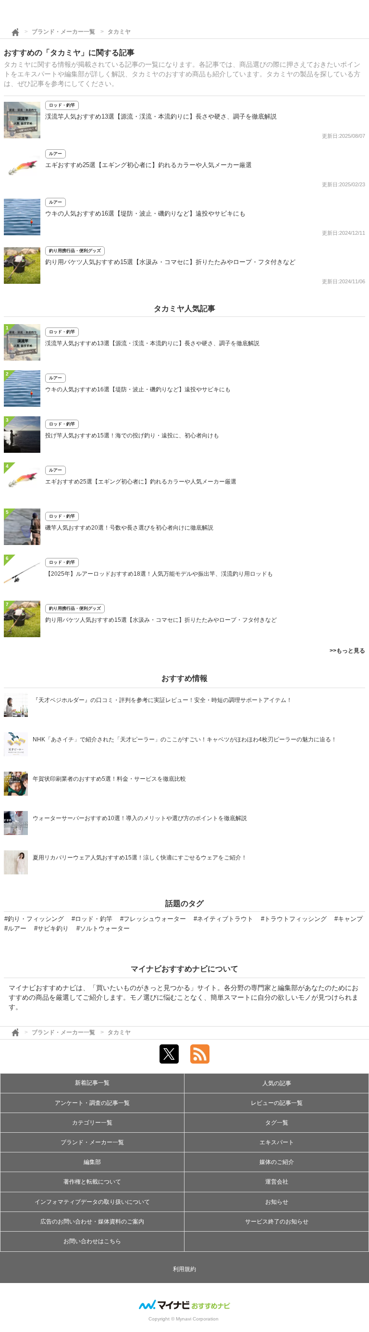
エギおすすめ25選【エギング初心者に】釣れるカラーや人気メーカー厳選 (148, 165)
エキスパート (276, 1142)
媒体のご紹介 (276, 1162)
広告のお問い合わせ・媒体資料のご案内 (92, 1221)
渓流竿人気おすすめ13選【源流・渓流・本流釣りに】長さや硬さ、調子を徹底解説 (161, 116)
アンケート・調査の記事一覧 (92, 1103)
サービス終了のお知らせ (276, 1221)
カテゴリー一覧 (92, 1122)
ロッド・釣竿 (62, 105)
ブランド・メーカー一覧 (63, 31)
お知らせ (276, 1202)
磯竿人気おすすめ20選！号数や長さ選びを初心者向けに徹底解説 (129, 527)
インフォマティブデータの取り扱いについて (92, 1202)
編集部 (92, 1162)
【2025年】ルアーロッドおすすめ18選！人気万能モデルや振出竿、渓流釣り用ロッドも (159, 573)
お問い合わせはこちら (92, 1241)
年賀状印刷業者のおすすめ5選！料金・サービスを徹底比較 (109, 778)
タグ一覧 (276, 1122)
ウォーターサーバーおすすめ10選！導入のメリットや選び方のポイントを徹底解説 (140, 818)
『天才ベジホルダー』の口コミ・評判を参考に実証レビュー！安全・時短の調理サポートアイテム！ (162, 700)
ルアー (55, 153)
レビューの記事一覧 (277, 1103)
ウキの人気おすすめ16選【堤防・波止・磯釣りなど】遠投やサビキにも (145, 213)
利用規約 (184, 1269)
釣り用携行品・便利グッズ (75, 250)
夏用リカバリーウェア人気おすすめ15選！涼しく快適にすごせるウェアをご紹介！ (140, 857)
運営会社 (276, 1181)
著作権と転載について (92, 1181)
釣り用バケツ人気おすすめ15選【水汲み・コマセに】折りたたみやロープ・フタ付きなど (170, 262)
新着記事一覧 (92, 1082)
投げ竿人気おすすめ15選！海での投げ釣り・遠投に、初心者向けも (132, 435)
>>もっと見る (347, 650)
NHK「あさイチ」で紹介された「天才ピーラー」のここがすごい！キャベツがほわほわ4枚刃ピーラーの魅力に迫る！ (185, 739)
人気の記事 (276, 1083)
